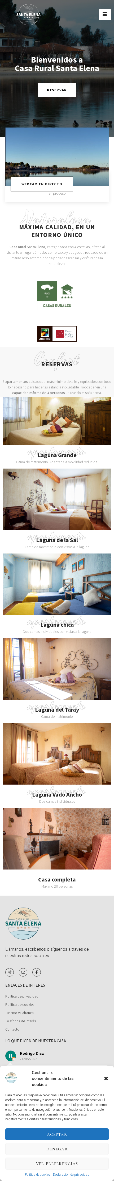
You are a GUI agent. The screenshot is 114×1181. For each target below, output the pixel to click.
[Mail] (23, 972)
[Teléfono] (9, 972)
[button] (106, 1078)
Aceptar (57, 1134)
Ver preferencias (57, 1163)
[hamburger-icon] (105, 14)
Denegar (57, 1149)
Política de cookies (37, 1174)
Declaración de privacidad (71, 1174)
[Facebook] (36, 972)
